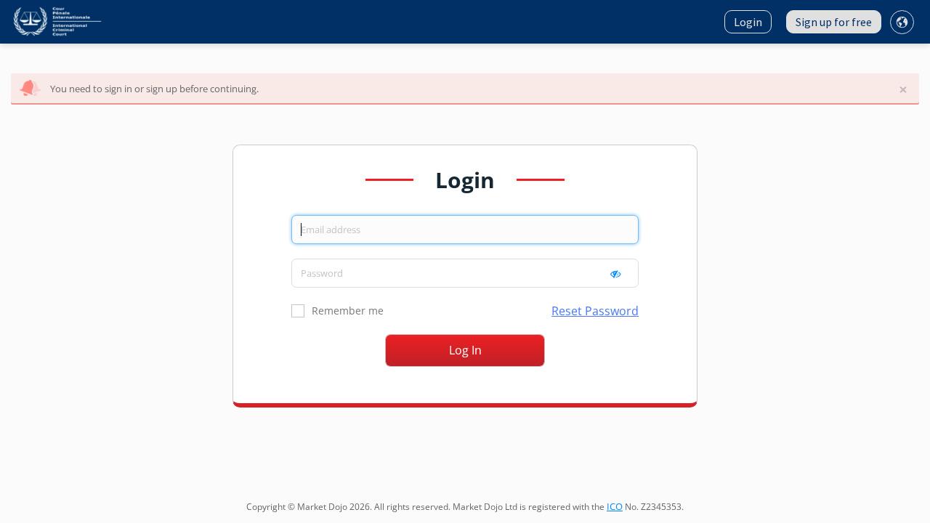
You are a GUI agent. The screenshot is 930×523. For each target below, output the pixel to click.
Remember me (348, 310)
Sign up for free (834, 22)
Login (748, 22)
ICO (615, 506)
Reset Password (595, 311)
